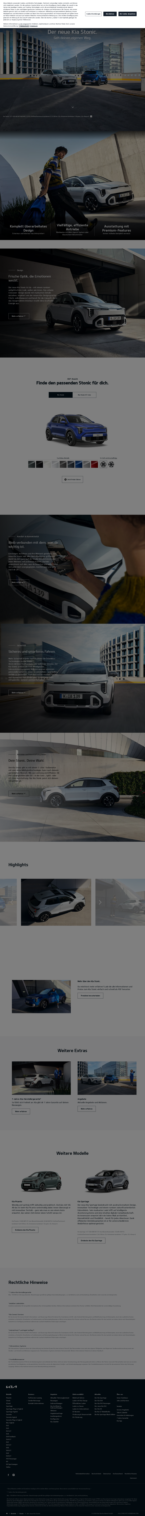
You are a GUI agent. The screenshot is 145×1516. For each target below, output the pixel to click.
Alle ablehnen (110, 14)
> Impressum (33, 26)
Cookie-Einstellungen (93, 14)
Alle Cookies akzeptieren (127, 14)
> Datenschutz (24, 26)
